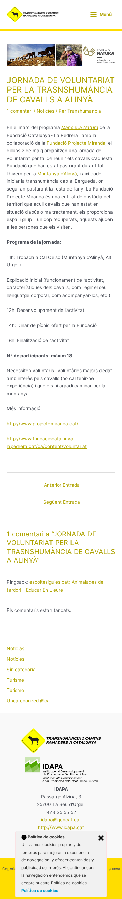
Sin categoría (21, 669)
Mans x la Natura (79, 127)
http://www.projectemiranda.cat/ (42, 423)
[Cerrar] (101, 838)
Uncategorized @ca (28, 700)
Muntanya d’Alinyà (57, 173)
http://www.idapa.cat (61, 827)
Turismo (15, 690)
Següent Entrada (61, 502)
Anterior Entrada (62, 485)
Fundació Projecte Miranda (76, 143)
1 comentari (19, 111)
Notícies (45, 111)
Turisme (15, 680)
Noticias (15, 648)
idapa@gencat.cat (61, 819)
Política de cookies (40, 890)
